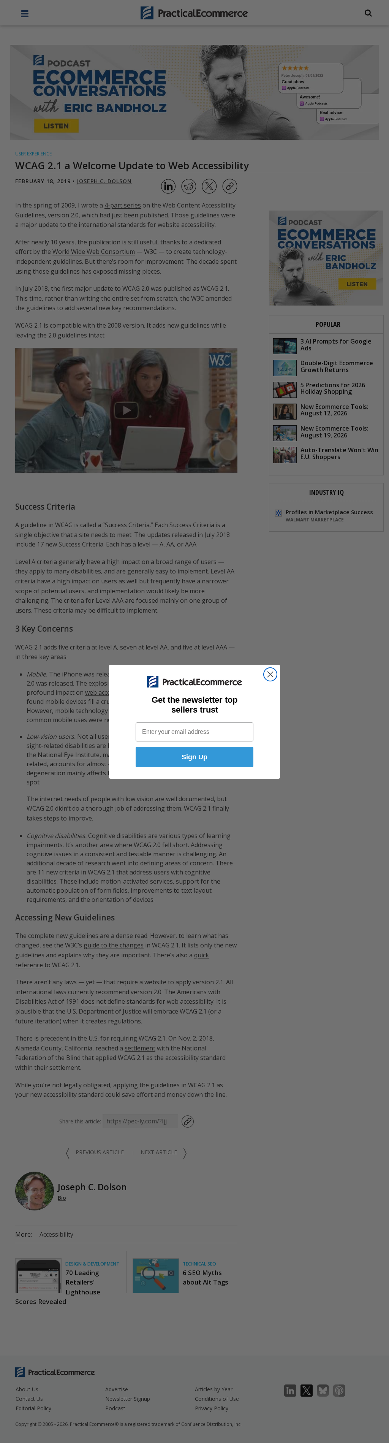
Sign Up (194, 757)
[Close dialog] (270, 674)
